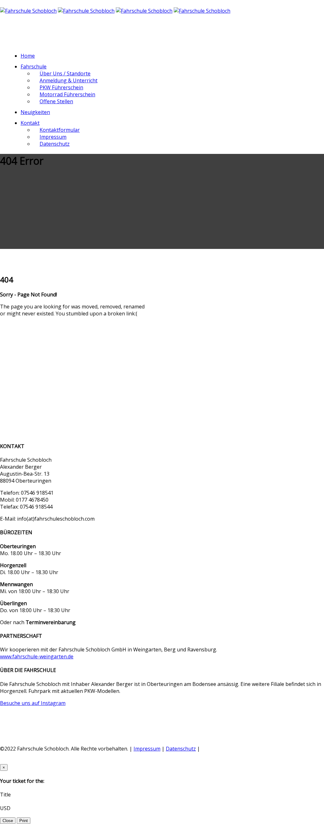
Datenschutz (55, 143)
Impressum (147, 748)
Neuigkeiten (35, 112)
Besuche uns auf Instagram (32, 703)
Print (23, 820)
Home (28, 55)
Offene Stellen (56, 101)
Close (8, 820)
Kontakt (30, 122)
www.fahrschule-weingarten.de (36, 656)
